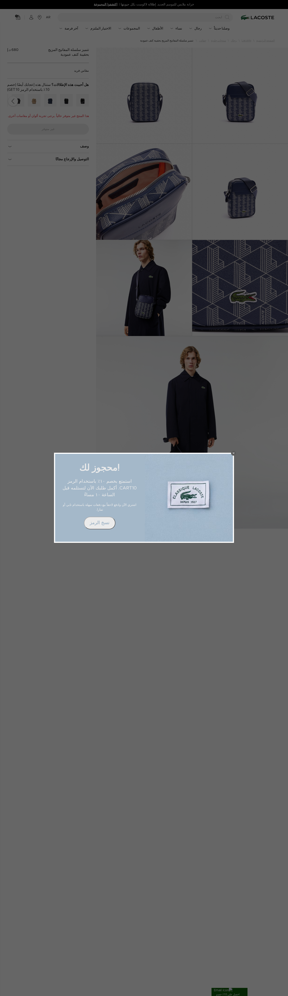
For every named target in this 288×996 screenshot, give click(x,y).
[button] (233, 453)
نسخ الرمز (100, 523)
